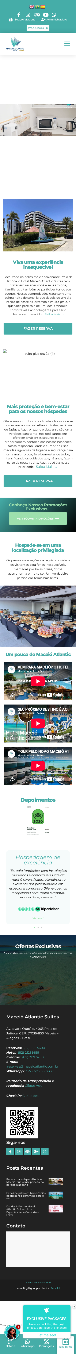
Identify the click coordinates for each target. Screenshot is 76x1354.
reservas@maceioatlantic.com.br (32, 1066)
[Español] (43, 6)
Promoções (46, 1346)
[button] (67, 44)
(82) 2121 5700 (33, 1057)
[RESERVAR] (65, 1341)
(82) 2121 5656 (28, 1052)
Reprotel (55, 1288)
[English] (32, 6)
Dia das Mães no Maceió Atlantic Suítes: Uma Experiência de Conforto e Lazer (22, 1210)
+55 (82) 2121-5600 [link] (39, 1071)
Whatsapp (27, 1346)
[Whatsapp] (27, 1341)
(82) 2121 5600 (34, 1048)
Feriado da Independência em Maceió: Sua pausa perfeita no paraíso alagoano (25, 1182)
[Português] (37, 6)
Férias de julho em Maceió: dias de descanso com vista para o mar (26, 1195)
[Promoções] (46, 1341)
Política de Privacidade (38, 1282)
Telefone (9, 1346)
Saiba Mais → (54, 314)
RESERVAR (65, 1347)
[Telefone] (9, 1341)
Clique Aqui (34, 1086)
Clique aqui (31, 1096)
